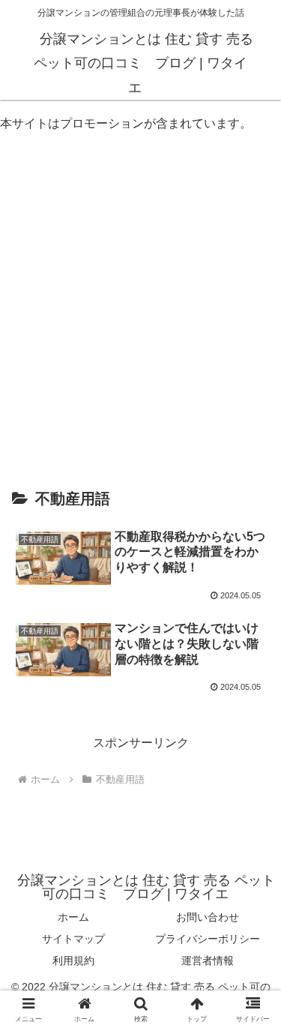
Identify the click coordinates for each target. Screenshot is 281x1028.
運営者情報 (207, 961)
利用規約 (73, 961)
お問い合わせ (207, 917)
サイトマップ (73, 939)
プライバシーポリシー (207, 939)
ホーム (73, 917)
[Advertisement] (140, 293)
